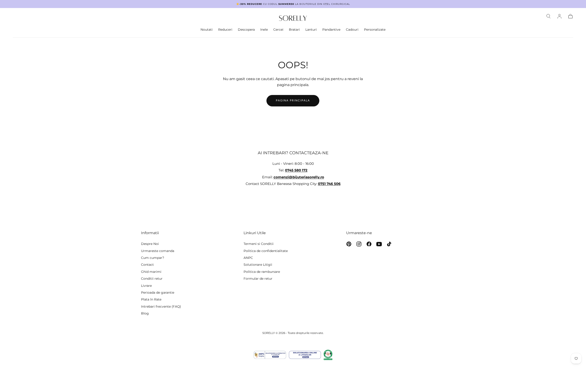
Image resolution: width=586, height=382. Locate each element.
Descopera (246, 30)
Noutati (207, 30)
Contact (147, 265)
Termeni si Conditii (259, 244)
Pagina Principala (293, 100)
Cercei (278, 30)
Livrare (146, 286)
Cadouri (352, 30)
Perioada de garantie (157, 292)
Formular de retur (258, 278)
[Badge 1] (270, 355)
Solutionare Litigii (258, 265)
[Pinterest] (349, 244)
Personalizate (374, 30)
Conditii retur (152, 278)
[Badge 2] (305, 355)
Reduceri (225, 30)
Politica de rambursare (262, 272)
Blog (145, 313)
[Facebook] (369, 244)
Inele (264, 30)
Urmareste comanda (157, 251)
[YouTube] (379, 244)
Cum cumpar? (152, 258)
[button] (548, 16)
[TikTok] (389, 244)
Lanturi (311, 30)
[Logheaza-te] (559, 16)
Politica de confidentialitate (266, 251)
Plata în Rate (151, 299)
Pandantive (331, 30)
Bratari (294, 30)
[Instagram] (359, 244)
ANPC (248, 258)
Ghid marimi (151, 272)
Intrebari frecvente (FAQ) (161, 306)
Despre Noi (150, 244)
